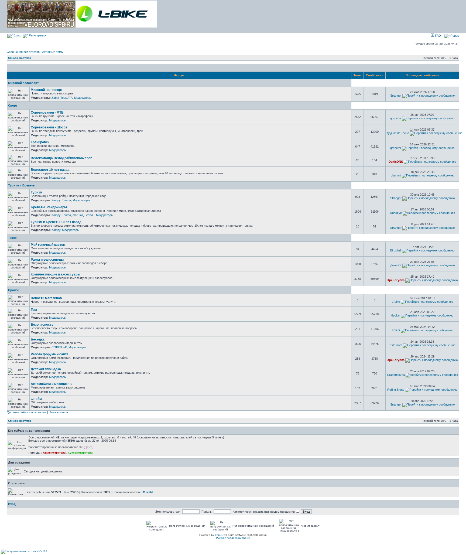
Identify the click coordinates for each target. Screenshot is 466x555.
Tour (63, 97)
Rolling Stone (395, 389)
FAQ (437, 35)
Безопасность (42, 324)
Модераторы (82, 97)
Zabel (55, 97)
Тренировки (40, 142)
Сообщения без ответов (23, 51)
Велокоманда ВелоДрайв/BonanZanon (61, 158)
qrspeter (395, 118)
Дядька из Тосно (398, 133)
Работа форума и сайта (49, 354)
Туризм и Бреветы (21, 185)
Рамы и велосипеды (47, 259)
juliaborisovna (396, 374)
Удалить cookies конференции (26, 412)
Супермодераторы (80, 452)
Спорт (12, 105)
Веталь (89, 215)
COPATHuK (59, 347)
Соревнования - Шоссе (49, 127)
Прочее (13, 290)
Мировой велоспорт (23, 82)
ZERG (396, 330)
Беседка (37, 339)
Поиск (454, 35)
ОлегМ (148, 492)
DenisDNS (396, 161)
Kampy (56, 200)
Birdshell (395, 250)
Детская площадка (46, 369)
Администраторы (54, 452)
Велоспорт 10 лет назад (50, 170)
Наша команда (58, 412)
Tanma (66, 200)
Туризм (36, 192)
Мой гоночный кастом (48, 245)
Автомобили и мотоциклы (51, 384)
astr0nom (396, 345)
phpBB (219, 534)
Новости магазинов (46, 298)
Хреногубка (396, 280)
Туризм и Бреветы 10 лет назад (56, 222)
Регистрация (37, 35)
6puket (395, 315)
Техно (12, 237)
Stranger (396, 95)
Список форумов (19, 57)
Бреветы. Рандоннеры (49, 207)
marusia (78, 215)
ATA (70, 97)
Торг (34, 310)
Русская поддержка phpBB (233, 537)
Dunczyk (396, 212)
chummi (396, 175)
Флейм (36, 399)
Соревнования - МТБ (47, 112)
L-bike (396, 301)
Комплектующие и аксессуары (55, 274)
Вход (16, 35)
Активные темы (52, 51)
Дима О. (396, 265)
